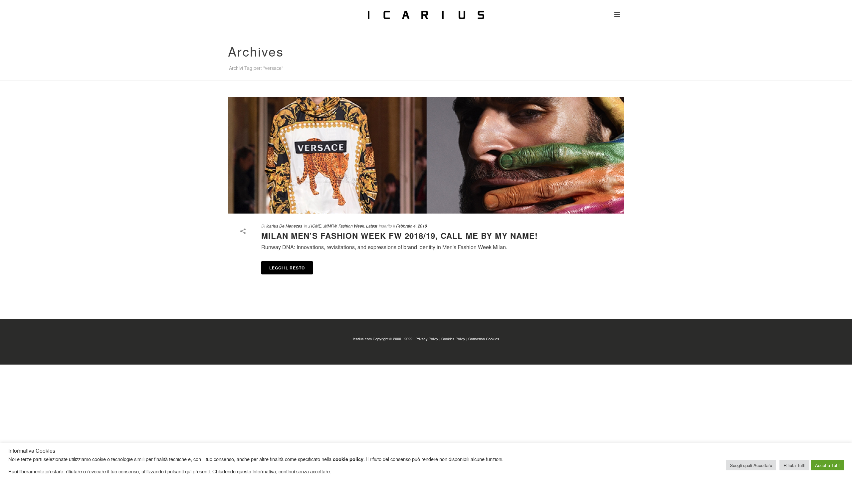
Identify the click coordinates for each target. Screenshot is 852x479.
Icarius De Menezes (284, 226)
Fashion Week (351, 226)
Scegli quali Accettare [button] (751, 465)
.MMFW (329, 226)
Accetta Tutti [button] (827, 465)
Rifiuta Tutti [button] (794, 465)
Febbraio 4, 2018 (411, 226)
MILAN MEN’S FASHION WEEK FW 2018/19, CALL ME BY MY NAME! (399, 235)
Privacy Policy (426, 338)
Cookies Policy (453, 338)
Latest (371, 226)
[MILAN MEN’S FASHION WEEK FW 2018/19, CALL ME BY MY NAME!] (426, 155)
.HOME (314, 226)
